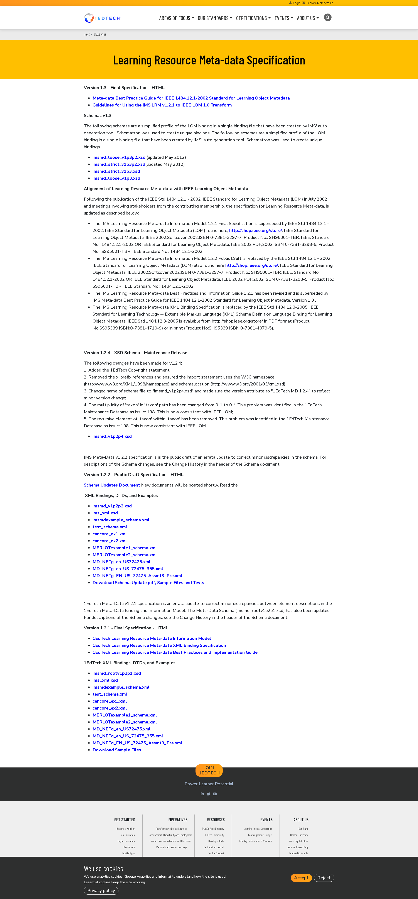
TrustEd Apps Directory (213, 828)
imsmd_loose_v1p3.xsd (116, 178)
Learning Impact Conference (258, 828)
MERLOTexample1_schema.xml (125, 548)
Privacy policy (101, 891)
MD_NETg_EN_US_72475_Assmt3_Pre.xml (137, 576)
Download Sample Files (117, 750)
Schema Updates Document (112, 485)
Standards (100, 34)
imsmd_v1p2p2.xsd (112, 506)
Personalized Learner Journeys (171, 847)
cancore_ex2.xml (110, 541)
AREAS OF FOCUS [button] (174, 18)
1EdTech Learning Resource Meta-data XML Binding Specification (159, 645)
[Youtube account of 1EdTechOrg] (215, 794)
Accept (301, 878)
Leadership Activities (298, 841)
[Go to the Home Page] (102, 17)
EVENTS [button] (282, 18)
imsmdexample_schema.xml (121, 520)
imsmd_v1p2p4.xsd (112, 436)
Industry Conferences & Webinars (255, 841)
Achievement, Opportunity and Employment (171, 835)
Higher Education (126, 841)
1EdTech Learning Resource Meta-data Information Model (152, 638)
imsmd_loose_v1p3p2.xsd (119, 157)
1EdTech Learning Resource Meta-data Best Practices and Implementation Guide (175, 652)
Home (87, 34)
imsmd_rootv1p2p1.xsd (117, 673)
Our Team (303, 828)
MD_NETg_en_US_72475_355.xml (128, 569)
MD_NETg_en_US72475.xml (122, 562)
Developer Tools (216, 841)
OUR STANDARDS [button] (213, 18)
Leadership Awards (298, 853)
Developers (129, 847)
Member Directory (299, 835)
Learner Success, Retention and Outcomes (170, 841)
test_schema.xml (110, 527)
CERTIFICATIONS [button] (251, 18)
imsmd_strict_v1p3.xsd (116, 171)
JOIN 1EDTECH (209, 770)
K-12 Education (127, 835)
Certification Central (214, 847)
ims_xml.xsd (105, 513)
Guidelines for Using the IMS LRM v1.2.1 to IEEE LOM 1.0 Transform (162, 105)
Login (296, 3)
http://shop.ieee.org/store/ (255, 230)
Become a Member (125, 828)
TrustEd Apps (128, 853)
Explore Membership (320, 3)
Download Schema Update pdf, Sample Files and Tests (148, 583)
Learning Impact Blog (297, 847)
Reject (324, 878)
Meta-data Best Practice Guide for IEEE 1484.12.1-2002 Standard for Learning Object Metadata (191, 98)
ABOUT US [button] (306, 18)
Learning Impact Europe (260, 835)
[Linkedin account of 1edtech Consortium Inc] (203, 794)
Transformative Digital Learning (171, 828)
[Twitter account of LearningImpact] (209, 794)
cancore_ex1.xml (110, 534)
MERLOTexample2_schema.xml (125, 555)
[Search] (327, 17)
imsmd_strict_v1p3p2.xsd (119, 164)
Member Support (216, 853)
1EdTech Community (214, 835)
